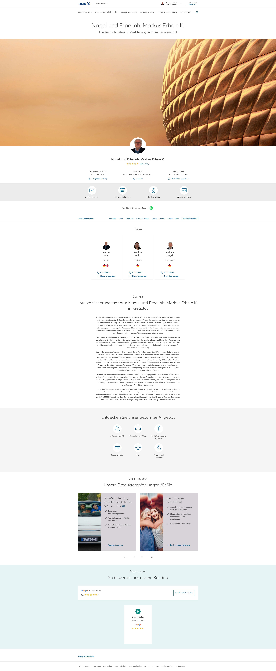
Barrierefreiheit (121, 666)
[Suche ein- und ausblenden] (196, 12)
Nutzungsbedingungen (137, 666)
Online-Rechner (167, 666)
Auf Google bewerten (184, 593)
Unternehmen (154, 666)
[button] (138, 145)
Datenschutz (108, 666)
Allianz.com (180, 666)
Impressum (97, 666)
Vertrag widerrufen (85, 657)
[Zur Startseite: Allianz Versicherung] (84, 3)
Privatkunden (100, 4)
